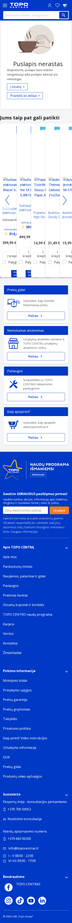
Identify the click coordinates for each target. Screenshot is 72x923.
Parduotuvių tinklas (17, 566)
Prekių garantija (15, 699)
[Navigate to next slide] (64, 200)
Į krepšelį (14, 256)
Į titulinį (15, 87)
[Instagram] (9, 901)
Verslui (8, 633)
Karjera (8, 624)
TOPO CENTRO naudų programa (27, 614)
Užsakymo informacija (19, 747)
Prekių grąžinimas (16, 709)
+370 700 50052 (19, 809)
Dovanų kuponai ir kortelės (23, 605)
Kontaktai (10, 643)
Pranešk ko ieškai (23, 95)
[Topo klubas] (36, 472)
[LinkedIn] (42, 901)
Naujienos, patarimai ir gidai (24, 576)
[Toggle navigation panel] (5, 5)
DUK (6, 757)
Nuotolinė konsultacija (25, 819)
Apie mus (10, 557)
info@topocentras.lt (23, 848)
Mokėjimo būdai (15, 680)
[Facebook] (9, 887)
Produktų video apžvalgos (22, 776)
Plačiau (33, 316)
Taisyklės (10, 719)
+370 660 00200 (19, 838)
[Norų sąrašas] (57, 5)
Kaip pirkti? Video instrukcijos (25, 738)
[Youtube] (31, 901)
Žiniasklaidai (12, 653)
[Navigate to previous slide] (7, 200)
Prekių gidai (12, 767)
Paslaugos (11, 585)
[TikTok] (20, 901)
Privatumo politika (51, 531)
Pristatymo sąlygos (17, 690)
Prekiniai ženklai (15, 595)
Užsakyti (59, 510)
